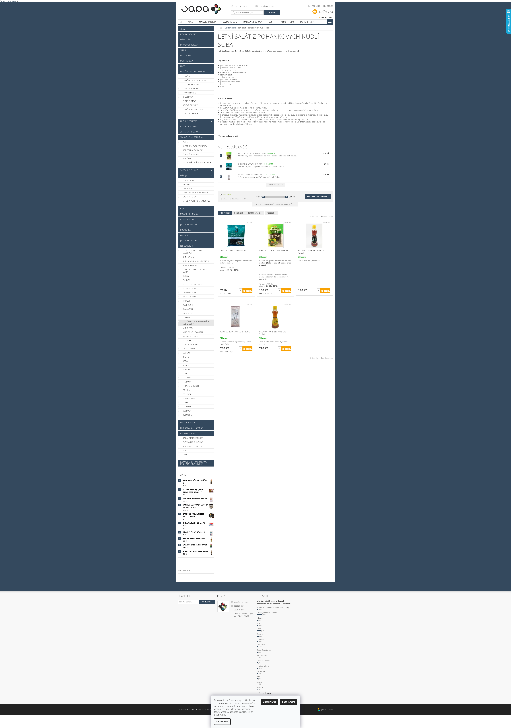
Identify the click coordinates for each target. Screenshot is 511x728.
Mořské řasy (307, 22)
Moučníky (187, 158)
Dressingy (188, 97)
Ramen (186, 357)
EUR (322, 17)
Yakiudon (187, 415)
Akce (190, 22)
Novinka (235, 199)
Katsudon (188, 313)
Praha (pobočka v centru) (267, 613)
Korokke (187, 317)
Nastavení (222, 721)
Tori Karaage (189, 398)
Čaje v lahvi (188, 180)
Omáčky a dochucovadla (192, 71)
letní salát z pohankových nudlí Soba (196, 322)
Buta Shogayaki (190, 265)
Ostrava (260, 634)
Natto (186, 454)
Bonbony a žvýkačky (193, 150)
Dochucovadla (190, 113)
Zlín (258, 676)
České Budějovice (264, 650)
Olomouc (260, 639)
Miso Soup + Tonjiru (193, 332)
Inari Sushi (188, 305)
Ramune (186, 184)
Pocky (186, 141)
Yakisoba (187, 411)
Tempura (187, 382)
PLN (331, 17)
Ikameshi (187, 301)
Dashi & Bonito (190, 88)
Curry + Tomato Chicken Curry (195, 270)
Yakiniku (187, 406)
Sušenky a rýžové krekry (195, 146)
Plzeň (259, 623)
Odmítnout (269, 701)
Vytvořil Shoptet (326, 709)
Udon (185, 402)
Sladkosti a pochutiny (191, 137)
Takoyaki (187, 377)
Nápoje (183, 175)
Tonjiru (186, 390)
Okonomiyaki (189, 348)
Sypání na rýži (189, 92)
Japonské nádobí (188, 224)
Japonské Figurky (188, 240)
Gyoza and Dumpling (193, 442)
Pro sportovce (187, 422)
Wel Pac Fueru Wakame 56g (256, 153)
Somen (186, 365)
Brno (259, 628)
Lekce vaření (186, 246)
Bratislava (261, 644)
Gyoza (186, 276)
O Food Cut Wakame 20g (255, 164)
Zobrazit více (274, 185)
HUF (326, 17)
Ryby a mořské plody (193, 438)
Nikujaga (187, 340)
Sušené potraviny (189, 214)
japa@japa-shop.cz (241, 602)
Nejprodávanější (255, 213)
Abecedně (271, 213)
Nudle (186, 450)
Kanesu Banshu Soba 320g (256, 174)
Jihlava (259, 682)
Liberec (260, 618)
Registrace (328, 6)
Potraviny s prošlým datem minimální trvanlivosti (194, 463)
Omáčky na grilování (193, 109)
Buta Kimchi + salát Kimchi (196, 261)
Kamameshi (188, 309)
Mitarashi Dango (191, 336)
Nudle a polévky (188, 121)
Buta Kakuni (189, 257)
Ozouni (186, 352)
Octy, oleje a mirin (192, 84)
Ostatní (184, 235)
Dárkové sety (230, 22)
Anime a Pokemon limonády (196, 201)
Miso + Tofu (287, 22)
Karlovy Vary (262, 655)
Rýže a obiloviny (188, 126)
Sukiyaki (187, 369)
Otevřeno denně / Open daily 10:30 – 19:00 (243, 614)
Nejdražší (238, 213)
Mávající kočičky (207, 22)
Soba (185, 361)
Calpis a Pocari (190, 196)
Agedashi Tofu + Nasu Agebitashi (193, 251)
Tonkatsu (187, 394)
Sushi (272, 22)
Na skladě (227, 194)
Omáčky (186, 76)
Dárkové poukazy (252, 22)
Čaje (182, 208)
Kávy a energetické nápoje (196, 192)
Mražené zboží (187, 433)
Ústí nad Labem (263, 660)
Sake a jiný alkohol (189, 170)
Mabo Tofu (188, 328)
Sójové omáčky (190, 105)
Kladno (260, 687)
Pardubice (261, 671)
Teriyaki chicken (191, 386)
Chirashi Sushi (190, 292)
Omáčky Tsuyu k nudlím (194, 80)
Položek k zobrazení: (318, 196)
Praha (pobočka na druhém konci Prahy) (273, 607)
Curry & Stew (189, 101)
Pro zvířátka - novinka (191, 428)
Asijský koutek (187, 219)
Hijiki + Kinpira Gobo (193, 284)
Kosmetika (185, 230)
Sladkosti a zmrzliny (193, 446)
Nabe (182, 66)
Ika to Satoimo (190, 296)
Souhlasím (288, 701)
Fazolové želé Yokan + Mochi (197, 162)
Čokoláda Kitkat (191, 154)
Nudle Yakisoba (190, 344)
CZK (318, 17)
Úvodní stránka (181, 22)
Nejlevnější (225, 213)
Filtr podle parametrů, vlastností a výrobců (274, 204)
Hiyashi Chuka (189, 288)
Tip (244, 199)
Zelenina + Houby (189, 131)
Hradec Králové (263, 666)
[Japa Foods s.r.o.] (201, 9)
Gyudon (187, 280)
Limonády (187, 188)
